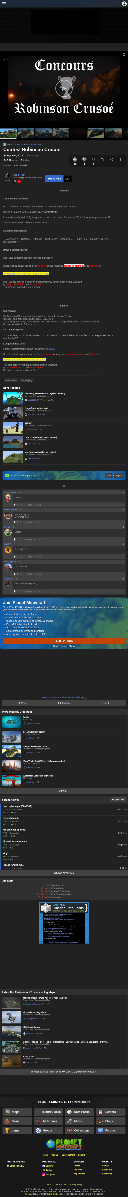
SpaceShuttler (34, 415)
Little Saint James (31, 1027)
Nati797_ (8, 544)
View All (64, 791)
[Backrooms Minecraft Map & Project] (11, 1061)
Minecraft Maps (49, 697)
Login (72, 646)
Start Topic (119, 800)
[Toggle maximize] (124, 55)
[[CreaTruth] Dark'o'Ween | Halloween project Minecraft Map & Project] (11, 766)
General (19, 810)
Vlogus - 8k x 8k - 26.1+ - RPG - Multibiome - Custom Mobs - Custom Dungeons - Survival (65, 1042)
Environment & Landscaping (28, 144)
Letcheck (8, 579)
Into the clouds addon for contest (40, 452)
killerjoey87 (9, 561)
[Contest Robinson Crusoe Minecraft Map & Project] (11, 751)
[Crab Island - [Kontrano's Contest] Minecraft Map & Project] (13, 442)
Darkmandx (32, 429)
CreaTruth (19, 174)
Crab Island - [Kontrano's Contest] (41, 437)
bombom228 (31, 1033)
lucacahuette (10, 492)
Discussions (8, 810)
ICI (51, 257)
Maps (9, 144)
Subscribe (54, 178)
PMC (5, 821)
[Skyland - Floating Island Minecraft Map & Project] (11, 1017)
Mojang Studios (52, 1194)
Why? (5, 853)
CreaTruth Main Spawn (34, 732)
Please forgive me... (13, 865)
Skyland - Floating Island (34, 1012)
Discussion (14, 821)
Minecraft (29, 1194)
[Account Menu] (124, 3)
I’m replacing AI (11, 818)
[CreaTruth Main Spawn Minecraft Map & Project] (11, 737)
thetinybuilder (10, 510)
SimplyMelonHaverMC (35, 1004)
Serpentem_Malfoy (34, 1048)
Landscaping (26, 380)
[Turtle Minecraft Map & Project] (11, 722)
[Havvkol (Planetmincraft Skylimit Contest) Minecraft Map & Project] (13, 398)
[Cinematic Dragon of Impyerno (38, 776)
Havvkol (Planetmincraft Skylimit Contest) (45, 393)
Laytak (7, 527)
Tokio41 (29, 1063)
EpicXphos (32, 444)
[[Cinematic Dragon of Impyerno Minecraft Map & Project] (11, 781)
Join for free (64, 640)
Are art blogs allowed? (14, 829)
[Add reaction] (20, 504)
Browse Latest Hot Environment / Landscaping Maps (64, 1071)
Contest (28, 423)
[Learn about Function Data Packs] (64, 943)
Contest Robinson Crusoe (35, 746)
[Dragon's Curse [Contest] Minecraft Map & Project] (13, 413)
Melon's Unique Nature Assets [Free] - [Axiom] (45, 998)
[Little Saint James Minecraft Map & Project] (11, 1032)
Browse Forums (64, 873)
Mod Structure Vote (16, 841)
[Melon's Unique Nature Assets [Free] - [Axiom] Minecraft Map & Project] (11, 1003)
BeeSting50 (32, 458)
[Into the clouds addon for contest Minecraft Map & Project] (13, 457)
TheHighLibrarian (33, 1019)
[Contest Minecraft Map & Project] (13, 428)
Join (109, 476)
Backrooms (28, 1056)
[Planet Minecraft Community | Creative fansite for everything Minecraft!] (64, 1144)
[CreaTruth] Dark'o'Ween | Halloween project (44, 761)
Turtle (26, 717)
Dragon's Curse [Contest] (36, 408)
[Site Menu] (4, 3)
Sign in (119, 476)
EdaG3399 (32, 400)
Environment (11, 380)
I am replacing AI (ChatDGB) (17, 806)
